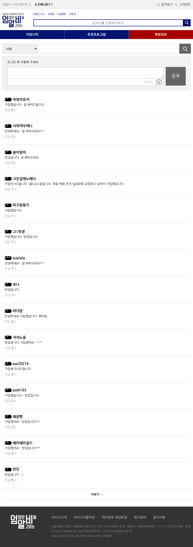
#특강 (72, 14)
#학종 (51, 14)
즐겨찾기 (167, 4)
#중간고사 (38, 14)
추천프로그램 (96, 34)
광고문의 (140, 517)
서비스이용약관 (84, 517)
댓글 (9, 110)
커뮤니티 (32, 34)
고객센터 (185, 4)
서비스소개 (59, 517)
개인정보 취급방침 (114, 517)
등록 (176, 76)
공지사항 (159, 517)
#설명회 (61, 14)
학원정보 (161, 34)
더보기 (95, 494)
